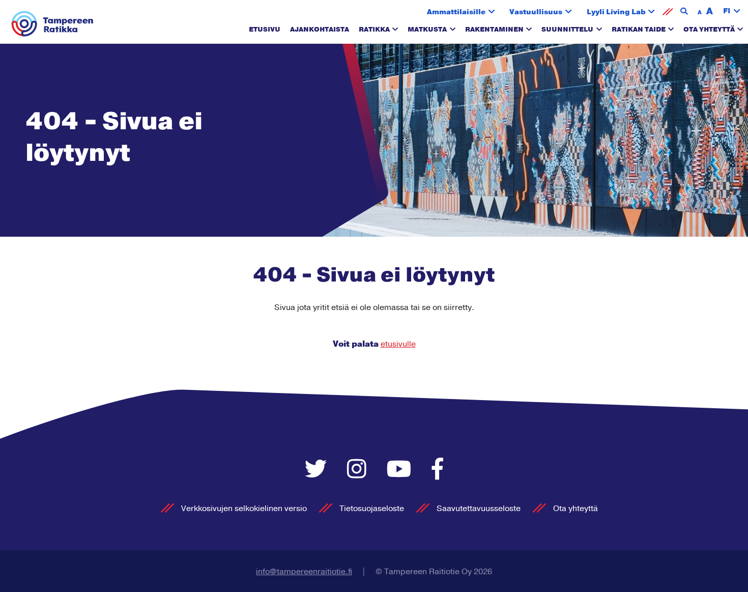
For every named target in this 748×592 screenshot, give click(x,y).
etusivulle (398, 344)
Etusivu (264, 29)
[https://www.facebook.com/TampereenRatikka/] (437, 470)
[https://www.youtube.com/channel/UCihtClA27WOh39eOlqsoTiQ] (402, 470)
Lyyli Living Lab (616, 12)
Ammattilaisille (456, 12)
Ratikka (374, 29)
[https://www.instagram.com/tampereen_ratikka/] (359, 470)
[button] (731, 11)
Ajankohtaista (319, 29)
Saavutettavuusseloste (479, 508)
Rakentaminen (494, 29)
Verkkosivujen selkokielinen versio (244, 508)
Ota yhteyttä (709, 29)
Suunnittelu (567, 29)
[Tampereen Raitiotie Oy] (52, 24)
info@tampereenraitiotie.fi (304, 572)
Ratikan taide (639, 29)
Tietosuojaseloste (371, 508)
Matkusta (427, 29)
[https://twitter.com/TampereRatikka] (318, 470)
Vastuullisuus (535, 12)
